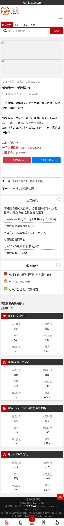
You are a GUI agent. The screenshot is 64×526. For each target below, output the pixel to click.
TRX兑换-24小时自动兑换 (28, 181)
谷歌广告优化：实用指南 (23, 289)
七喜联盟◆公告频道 (16, 253)
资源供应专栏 (33, 81)
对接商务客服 (46, 160)
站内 (17, 25)
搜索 (56, 31)
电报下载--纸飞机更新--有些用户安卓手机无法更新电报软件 (32, 274)
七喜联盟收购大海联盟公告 (19, 226)
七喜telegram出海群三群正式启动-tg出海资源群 (31, 219)
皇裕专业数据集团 (23, 188)
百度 (25, 25)
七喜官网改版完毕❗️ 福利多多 (21, 246)
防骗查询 (6, 25)
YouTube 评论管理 (19, 282)
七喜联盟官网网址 (14, 239)
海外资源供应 (16, 81)
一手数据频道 (17, 160)
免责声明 (32, 506)
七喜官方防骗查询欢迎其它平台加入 (25, 232)
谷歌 (33, 25)
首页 (4, 81)
